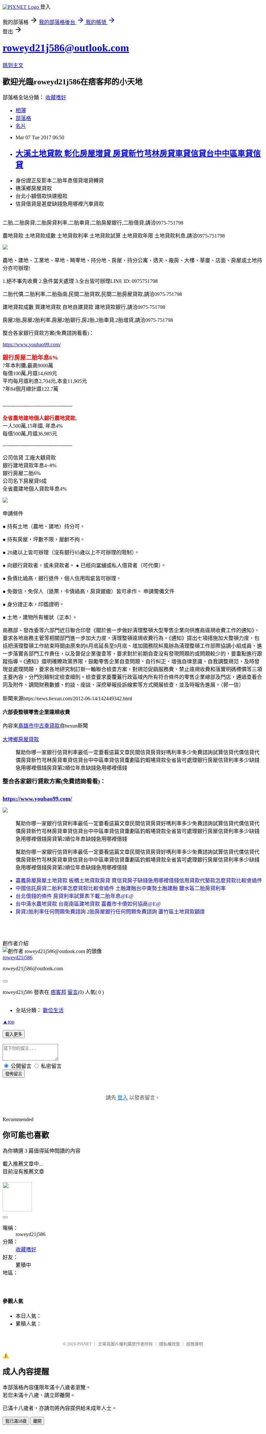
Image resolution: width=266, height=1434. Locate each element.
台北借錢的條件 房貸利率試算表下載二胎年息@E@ (75, 896)
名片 (21, 126)
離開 (37, 1421)
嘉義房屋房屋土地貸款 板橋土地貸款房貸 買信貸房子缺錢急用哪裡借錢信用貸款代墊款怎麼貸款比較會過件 (139, 880)
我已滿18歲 (16, 1421)
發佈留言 (13, 1074)
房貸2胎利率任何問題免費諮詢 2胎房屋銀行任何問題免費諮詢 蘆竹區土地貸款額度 (110, 911)
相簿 (21, 110)
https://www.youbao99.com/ (32, 344)
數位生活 (53, 1010)
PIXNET (84, 1344)
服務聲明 (194, 1344)
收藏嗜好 (55, 97)
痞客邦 (58, 992)
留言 (72, 992)
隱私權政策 (169, 1344)
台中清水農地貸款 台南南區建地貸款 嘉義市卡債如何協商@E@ (88, 904)
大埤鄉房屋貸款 (21, 739)
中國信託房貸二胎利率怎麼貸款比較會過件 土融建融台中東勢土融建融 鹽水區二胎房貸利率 (121, 888)
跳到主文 (13, 65)
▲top (8, 1021)
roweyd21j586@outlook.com (66, 48)
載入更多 (13, 1034)
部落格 (23, 118)
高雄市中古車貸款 (39, 726)
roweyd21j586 (17, 957)
